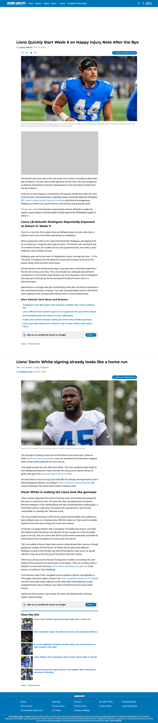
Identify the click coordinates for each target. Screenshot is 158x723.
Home (23, 344)
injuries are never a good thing (40, 458)
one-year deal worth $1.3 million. (57, 474)
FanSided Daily (129, 701)
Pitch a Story (26, 706)
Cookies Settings (82, 710)
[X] (139, 3)
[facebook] (143, 3)
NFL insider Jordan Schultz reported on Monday (43, 200)
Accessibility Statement (32, 710)
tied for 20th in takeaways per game (68, 566)
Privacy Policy (58, 706)
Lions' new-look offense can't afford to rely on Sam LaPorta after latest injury (57, 324)
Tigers (46, 3)
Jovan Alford (25, 47)
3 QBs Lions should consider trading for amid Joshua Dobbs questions (57, 320)
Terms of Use (80, 706)
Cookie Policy (105, 706)
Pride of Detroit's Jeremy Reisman (74, 482)
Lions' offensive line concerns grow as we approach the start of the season (59, 312)
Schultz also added (30, 209)
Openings (56, 701)
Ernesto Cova (26, 372)
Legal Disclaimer (129, 706)
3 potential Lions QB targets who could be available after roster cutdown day (59, 306)
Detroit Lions (34, 344)
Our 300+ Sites (106, 701)
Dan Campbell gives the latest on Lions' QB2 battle (48, 316)
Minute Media (18, 716)
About (62, 3)
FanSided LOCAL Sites (76, 3)
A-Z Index (56, 710)
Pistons (38, 3)
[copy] (35, 52)
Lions (30, 3)
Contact (77, 701)
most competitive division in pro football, (79, 578)
